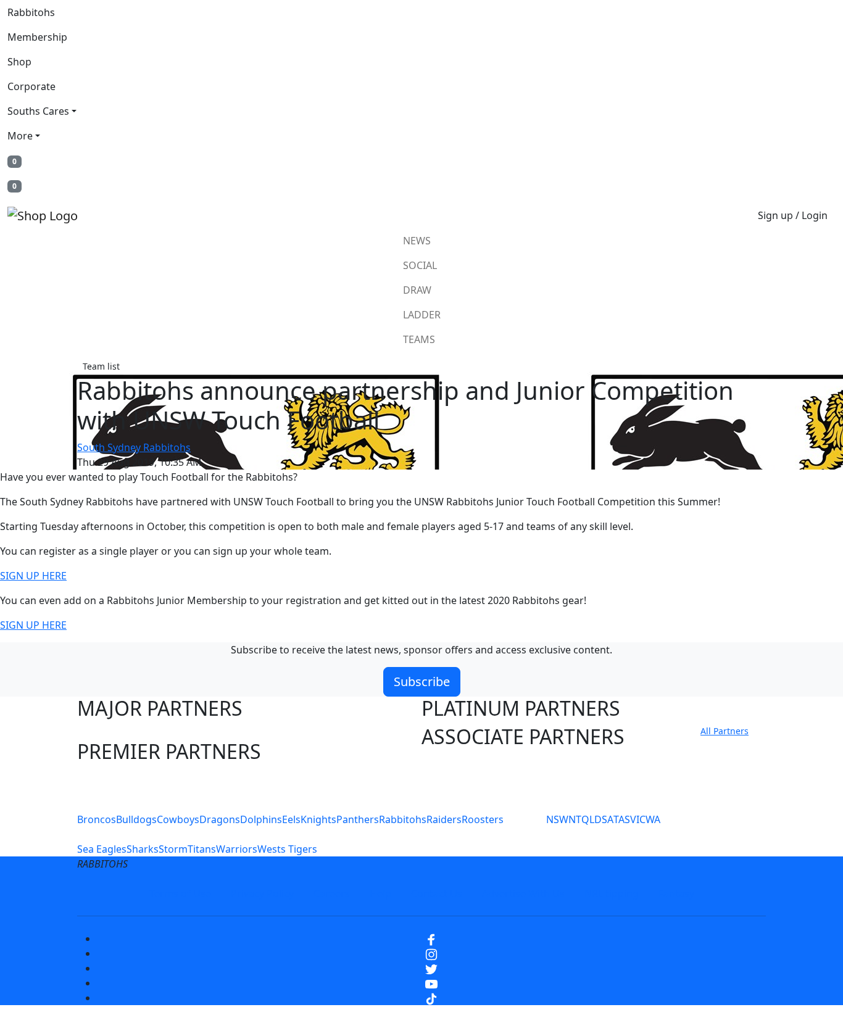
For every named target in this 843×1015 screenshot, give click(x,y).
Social (420, 265)
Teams (419, 339)
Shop (19, 61)
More (20, 136)
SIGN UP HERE (33, 575)
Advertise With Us (523, 893)
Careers (332, 893)
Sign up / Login (793, 215)
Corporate (31, 86)
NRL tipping (611, 893)
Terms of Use (180, 893)
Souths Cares (38, 111)
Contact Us (436, 893)
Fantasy (676, 893)
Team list (101, 366)
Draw (417, 290)
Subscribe (422, 681)
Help (380, 893)
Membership (37, 37)
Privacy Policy (262, 893)
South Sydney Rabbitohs (134, 447)
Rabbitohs (31, 12)
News (417, 240)
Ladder (422, 314)
